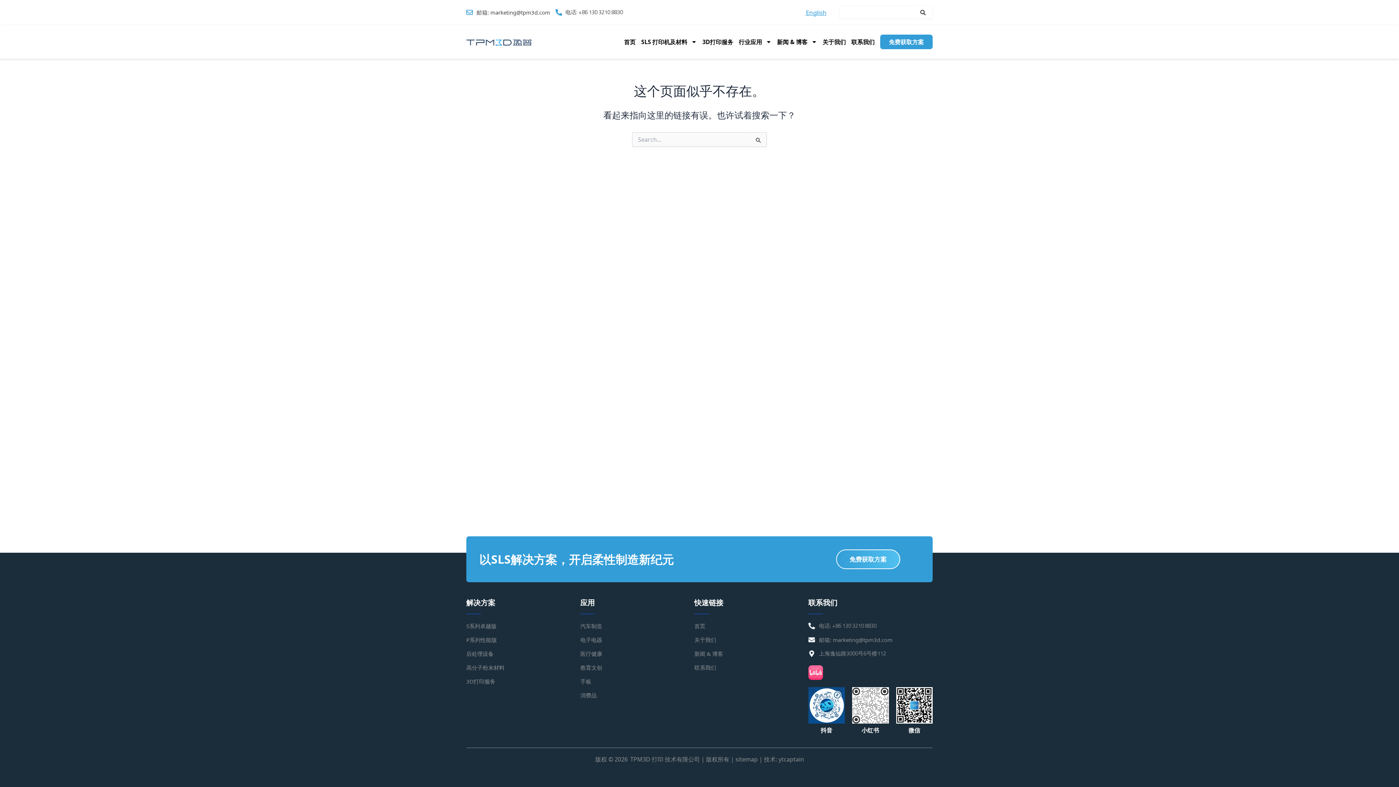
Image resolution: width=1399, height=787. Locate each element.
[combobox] (878, 12)
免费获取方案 (906, 42)
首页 (630, 42)
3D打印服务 (717, 42)
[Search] (926, 12)
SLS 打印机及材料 (664, 42)
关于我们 (834, 42)
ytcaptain (791, 759)
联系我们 (863, 42)
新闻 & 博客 (792, 42)
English (816, 12)
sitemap (747, 759)
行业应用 (750, 42)
